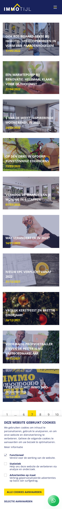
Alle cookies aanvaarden (24, 492)
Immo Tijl (17, 7)
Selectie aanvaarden (18, 501)
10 (57, 414)
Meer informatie (13, 447)
